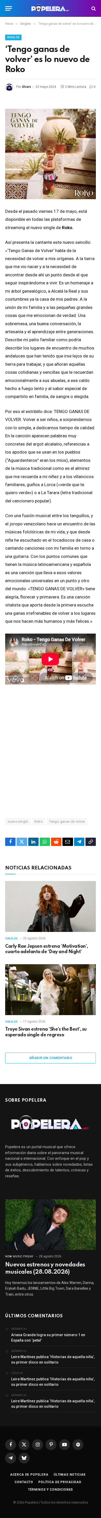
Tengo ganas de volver (67, 821)
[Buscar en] (93, 8)
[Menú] (8, 8)
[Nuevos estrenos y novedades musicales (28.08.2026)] (50, 1224)
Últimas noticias (70, 1474)
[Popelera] (51, 8)
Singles (13, 37)
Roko (38, 821)
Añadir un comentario (50, 1058)
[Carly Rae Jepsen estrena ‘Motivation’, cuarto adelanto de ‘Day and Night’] (50, 906)
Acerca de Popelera (29, 1474)
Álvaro (26, 87)
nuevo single (18, 821)
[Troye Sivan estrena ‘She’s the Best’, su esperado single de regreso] (50, 989)
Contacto (24, 1482)
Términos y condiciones (50, 1489)
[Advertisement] (50, 750)
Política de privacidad (59, 1482)
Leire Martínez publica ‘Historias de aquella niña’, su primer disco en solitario (53, 1359)
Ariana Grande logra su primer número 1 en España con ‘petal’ (48, 1337)
